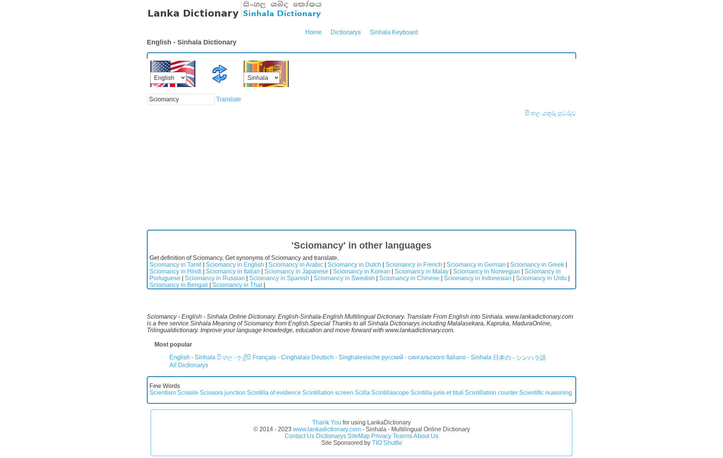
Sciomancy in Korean (361, 271)
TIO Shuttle (387, 443)
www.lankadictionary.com (327, 429)
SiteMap (359, 436)
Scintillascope (390, 392)
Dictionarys (346, 32)
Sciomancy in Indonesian (477, 278)
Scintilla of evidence (274, 392)
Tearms (402, 436)
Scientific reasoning (545, 392)
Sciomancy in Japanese (296, 271)
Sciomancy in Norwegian (486, 271)
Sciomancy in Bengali (178, 285)
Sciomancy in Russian (215, 278)
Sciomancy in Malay (421, 271)
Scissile (187, 392)
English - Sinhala (192, 357)
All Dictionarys (188, 365)
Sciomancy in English (235, 264)
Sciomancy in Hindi (175, 271)
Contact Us (299, 436)
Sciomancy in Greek (537, 264)
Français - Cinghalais (281, 357)
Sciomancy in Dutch (354, 264)
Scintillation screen (327, 392)
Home (313, 32)
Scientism (162, 392)
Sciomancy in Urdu (541, 278)
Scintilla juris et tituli (437, 392)
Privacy (381, 436)
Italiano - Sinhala (468, 357)
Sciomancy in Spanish (279, 278)
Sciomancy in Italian (233, 271)
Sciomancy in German (476, 264)
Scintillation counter (491, 392)
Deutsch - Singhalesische (345, 357)
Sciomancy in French (414, 264)
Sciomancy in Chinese (409, 278)
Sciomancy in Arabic (295, 264)
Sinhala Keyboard (394, 32)
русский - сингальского (413, 357)
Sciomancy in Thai (237, 285)
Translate (228, 99)
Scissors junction (223, 392)
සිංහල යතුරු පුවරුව (550, 113)
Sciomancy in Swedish (344, 278)
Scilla (362, 392)
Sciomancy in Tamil (175, 264)
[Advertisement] (361, 173)
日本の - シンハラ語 (519, 357)
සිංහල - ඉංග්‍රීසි (234, 357)
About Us (425, 436)
